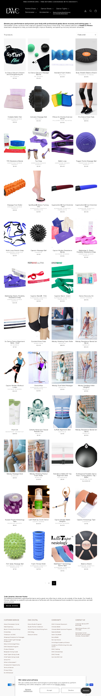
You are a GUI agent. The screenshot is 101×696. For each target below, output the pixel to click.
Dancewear (30, 12)
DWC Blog (31, 632)
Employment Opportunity (12, 665)
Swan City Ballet (56, 634)
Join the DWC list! (57, 657)
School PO (7, 659)
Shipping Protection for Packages (14, 637)
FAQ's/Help (7, 632)
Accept (49, 690)
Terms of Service (9, 667)
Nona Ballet (55, 637)
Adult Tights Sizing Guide (11, 654)
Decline (71, 690)
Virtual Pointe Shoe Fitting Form (37, 629)
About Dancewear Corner (11, 624)
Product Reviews (9, 649)
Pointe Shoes (30, 9)
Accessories (44, 12)
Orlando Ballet (56, 626)
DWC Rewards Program (11, 646)
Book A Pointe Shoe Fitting (12, 629)
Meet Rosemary (8, 626)
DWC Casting (56, 649)
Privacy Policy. (60, 684)
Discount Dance (32, 634)
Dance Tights (62, 9)
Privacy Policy (8, 670)
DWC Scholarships (57, 651)
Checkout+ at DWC (10, 634)
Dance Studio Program (35, 624)
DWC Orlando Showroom (59, 624)
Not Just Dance (56, 640)
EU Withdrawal (8, 672)
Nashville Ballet (56, 632)
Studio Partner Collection (35, 626)
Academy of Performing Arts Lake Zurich (62, 645)
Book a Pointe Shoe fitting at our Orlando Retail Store (61, 12)
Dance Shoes (46, 9)
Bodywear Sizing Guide (11, 651)
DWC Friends (55, 654)
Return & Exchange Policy (11, 644)
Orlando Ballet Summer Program (62, 629)
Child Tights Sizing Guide (11, 657)
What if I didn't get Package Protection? (12, 640)
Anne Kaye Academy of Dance (60, 642)
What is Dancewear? (10, 662)
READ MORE (12, 606)
